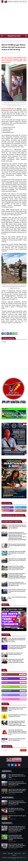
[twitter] (20, 507)
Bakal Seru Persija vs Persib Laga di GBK (17, 816)
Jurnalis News (13, 690)
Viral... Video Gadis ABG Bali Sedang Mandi (17, 597)
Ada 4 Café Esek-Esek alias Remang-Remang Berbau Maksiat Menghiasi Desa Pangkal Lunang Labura (17, 647)
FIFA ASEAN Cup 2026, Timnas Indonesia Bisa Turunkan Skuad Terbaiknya (16, 810)
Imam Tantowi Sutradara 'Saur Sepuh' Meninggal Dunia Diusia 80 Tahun (16, 776)
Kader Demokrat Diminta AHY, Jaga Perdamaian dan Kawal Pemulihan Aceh (17, 591)
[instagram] (7, 510)
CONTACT (14, 855)
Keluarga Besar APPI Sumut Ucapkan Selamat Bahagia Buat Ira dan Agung (17, 709)
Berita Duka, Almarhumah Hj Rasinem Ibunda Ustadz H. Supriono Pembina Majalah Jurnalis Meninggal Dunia (17, 732)
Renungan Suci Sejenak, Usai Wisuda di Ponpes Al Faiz (15, 653)
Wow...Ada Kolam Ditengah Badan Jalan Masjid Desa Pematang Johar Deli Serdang (16, 640)
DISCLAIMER (10, 853)
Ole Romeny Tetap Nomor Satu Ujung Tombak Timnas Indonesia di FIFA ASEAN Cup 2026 (17, 584)
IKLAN (24, 853)
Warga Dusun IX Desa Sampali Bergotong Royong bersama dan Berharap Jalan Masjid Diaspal (16, 567)
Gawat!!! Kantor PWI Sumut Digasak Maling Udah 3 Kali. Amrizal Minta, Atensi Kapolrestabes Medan (17, 791)
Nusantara (13, 686)
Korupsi (13, 695)
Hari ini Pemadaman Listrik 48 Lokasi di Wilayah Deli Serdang (17, 715)
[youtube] (20, 510)
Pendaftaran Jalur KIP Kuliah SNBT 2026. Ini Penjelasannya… (16, 739)
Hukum (7, 40)
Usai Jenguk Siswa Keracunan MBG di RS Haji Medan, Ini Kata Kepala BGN (16, 553)
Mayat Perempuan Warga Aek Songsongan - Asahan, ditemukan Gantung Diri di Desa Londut (16, 845)
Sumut (13, 674)
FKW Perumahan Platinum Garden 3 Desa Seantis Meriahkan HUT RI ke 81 (17, 545)
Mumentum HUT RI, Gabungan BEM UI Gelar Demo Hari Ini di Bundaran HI (17, 560)
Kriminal (13, 678)
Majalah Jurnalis (14, 36)
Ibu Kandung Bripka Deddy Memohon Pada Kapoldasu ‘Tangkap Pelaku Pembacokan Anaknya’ (15, 837)
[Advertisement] (14, 19)
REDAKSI (4, 853)
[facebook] (7, 507)
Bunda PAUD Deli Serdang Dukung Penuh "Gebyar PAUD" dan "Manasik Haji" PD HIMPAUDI (17, 526)
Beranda (3, 40)
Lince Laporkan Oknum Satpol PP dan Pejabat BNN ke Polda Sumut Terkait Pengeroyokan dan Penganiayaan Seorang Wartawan (16, 723)
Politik (13, 699)
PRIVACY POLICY (17, 853)
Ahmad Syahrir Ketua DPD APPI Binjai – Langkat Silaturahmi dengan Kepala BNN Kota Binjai (16, 661)
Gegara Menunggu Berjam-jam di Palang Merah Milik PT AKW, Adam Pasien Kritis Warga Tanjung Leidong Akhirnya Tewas (16, 829)
